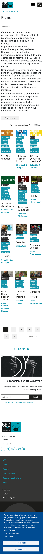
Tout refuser (21, 543)
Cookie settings (9, 536)
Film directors (9, 473)
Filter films (11, 118)
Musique (35, 189)
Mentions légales (9, 498)
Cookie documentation (11, 534)
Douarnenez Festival (12, 478)
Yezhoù (4, 281)
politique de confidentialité (23, 402)
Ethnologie (5, 137)
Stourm (4, 287)
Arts (24, 232)
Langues (5, 143)
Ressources (7, 490)
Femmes (5, 140)
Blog (5, 482)
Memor (4, 284)
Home (5, 11)
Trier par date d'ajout (19, 125)
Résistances (6, 152)
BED (4, 460)
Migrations (5, 149)
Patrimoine (36, 191)
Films (13, 11)
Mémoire (5, 146)
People (6, 469)
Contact (5, 494)
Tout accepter (20, 549)
